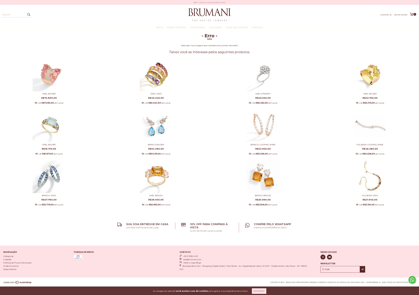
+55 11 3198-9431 (190, 256)
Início (159, 27)
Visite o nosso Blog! (192, 262)
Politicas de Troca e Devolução (17, 262)
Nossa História (176, 27)
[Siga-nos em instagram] (322, 257)
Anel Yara (156, 93)
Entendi (259, 291)
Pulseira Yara (370, 195)
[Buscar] (28, 15)
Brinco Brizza (263, 195)
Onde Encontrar (237, 27)
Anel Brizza (156, 195)
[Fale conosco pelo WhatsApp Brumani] (412, 280)
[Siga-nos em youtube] (329, 257)
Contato (257, 27)
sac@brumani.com (192, 259)
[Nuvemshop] (17, 283)
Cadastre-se (386, 15)
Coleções (215, 27)
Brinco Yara (49, 195)
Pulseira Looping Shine (370, 144)
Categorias (197, 27)
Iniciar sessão (400, 15)
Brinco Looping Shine (263, 144)
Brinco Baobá (156, 144)
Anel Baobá (49, 93)
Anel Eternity (263, 93)
